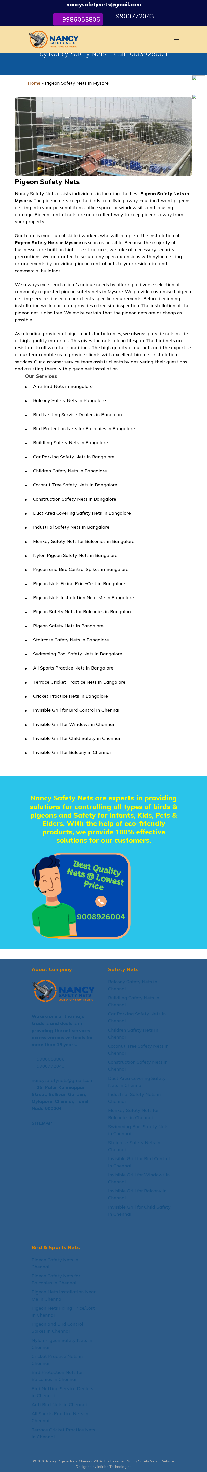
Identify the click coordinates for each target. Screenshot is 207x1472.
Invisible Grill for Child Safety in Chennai (76, 738)
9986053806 (50, 1059)
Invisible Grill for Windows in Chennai (73, 724)
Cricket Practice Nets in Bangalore (70, 696)
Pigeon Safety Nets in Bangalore (68, 626)
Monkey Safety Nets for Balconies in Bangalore (83, 541)
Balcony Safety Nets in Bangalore (69, 400)
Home (34, 83)
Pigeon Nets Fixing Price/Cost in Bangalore (79, 583)
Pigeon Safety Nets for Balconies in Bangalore (82, 611)
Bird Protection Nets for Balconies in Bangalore (84, 428)
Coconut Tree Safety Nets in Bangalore (75, 485)
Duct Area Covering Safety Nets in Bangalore (82, 513)
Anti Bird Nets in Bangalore (63, 386)
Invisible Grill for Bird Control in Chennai (76, 710)
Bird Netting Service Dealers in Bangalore (78, 414)
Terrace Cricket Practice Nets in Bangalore (79, 682)
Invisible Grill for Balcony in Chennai (72, 752)
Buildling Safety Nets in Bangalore (70, 442)
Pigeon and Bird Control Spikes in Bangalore (80, 569)
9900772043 (134, 16)
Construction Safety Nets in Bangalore (74, 499)
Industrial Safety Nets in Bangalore (71, 527)
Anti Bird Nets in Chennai (59, 1404)
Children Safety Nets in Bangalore (70, 471)
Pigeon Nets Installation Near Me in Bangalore (83, 597)
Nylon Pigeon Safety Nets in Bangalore (75, 555)
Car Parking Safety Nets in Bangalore (73, 457)
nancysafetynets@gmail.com (103, 4)
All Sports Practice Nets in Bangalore (73, 668)
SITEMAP (42, 1123)
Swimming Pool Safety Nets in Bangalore (77, 654)
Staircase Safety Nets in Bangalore (71, 640)
